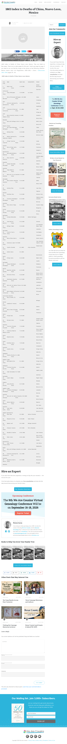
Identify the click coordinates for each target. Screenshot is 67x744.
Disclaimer (45, 740)
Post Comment (39, 682)
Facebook (24, 531)
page (35, 535)
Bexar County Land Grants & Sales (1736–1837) (34, 626)
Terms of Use (52, 740)
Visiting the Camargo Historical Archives (10, 626)
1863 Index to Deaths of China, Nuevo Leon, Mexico (33, 10)
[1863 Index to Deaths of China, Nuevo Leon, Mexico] (23, 38)
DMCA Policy (39, 740)
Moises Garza (5, 597)
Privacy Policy (31, 740)
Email (6, 663)
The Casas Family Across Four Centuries (10, 601)
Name (6, 655)
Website (3, 671)
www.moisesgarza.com (20, 533)
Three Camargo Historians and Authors (33, 601)
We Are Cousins (26, 527)
